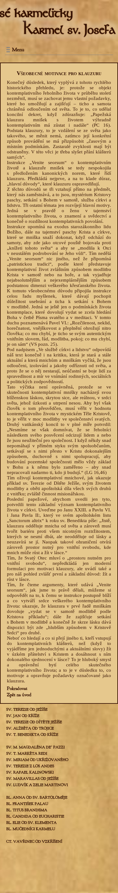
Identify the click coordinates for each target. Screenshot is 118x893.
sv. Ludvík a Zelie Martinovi (37, 784)
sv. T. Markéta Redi (26, 753)
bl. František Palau (27, 803)
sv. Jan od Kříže (22, 715)
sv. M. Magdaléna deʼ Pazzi (35, 747)
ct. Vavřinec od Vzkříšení (34, 841)
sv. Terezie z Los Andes (30, 766)
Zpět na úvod (19, 695)
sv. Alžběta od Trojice (30, 728)
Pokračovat (17, 689)
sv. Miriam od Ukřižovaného (37, 759)
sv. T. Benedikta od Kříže (32, 734)
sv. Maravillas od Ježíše (32, 778)
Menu (18, 50)
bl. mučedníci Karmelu (30, 828)
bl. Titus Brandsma (26, 810)
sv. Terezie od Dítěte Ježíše (34, 722)
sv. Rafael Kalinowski (30, 772)
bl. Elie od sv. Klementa (31, 822)
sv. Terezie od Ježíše (27, 709)
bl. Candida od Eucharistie (35, 816)
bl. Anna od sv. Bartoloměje (36, 797)
